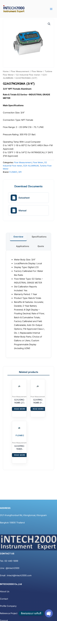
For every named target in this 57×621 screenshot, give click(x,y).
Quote (41, 246)
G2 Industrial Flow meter (28, 74)
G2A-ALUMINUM (31, 165)
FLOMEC (13, 172)
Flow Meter (37, 71)
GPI (19, 172)
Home (6, 71)
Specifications (39, 236)
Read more (19, 409)
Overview (18, 236)
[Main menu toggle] (51, 9)
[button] (49, 24)
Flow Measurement (20, 71)
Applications (22, 246)
